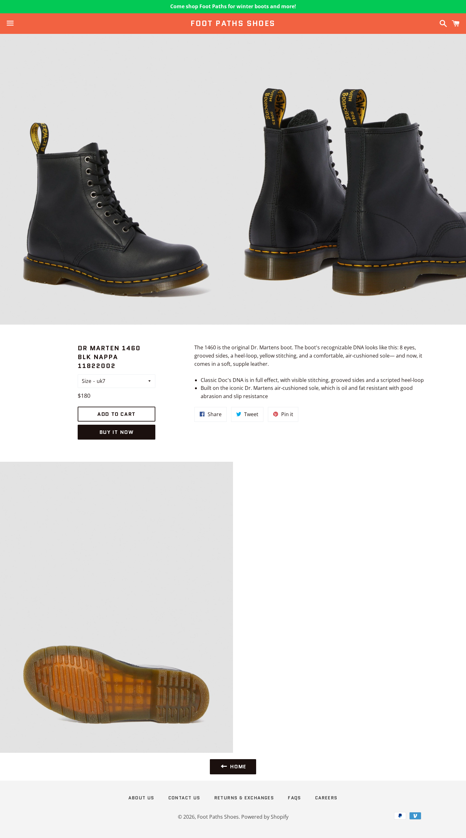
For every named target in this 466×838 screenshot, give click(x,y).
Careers (326, 798)
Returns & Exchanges (244, 798)
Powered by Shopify (264, 816)
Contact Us (184, 798)
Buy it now (117, 432)
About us (141, 798)
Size (86, 381)
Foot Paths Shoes (233, 23)
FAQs (294, 798)
